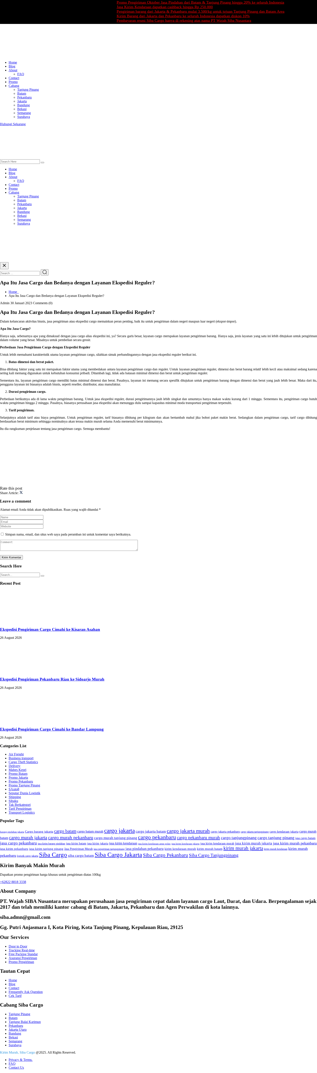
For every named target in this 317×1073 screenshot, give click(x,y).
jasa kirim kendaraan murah (217, 843)
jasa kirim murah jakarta (253, 843)
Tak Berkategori (20, 805)
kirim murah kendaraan (275, 849)
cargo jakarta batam (151, 831)
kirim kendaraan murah (180, 849)
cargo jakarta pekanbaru (225, 831)
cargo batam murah (90, 831)
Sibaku (13, 801)
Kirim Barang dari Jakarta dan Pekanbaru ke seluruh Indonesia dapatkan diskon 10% (167, 16)
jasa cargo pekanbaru (18, 843)
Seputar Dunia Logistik (24, 793)
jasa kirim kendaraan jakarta (185, 844)
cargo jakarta (119, 830)
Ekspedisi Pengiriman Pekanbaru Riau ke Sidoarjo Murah (52, 679)
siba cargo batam (81, 856)
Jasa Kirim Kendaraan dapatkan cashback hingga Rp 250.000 (149, 7)
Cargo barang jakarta (39, 831)
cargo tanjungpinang (239, 837)
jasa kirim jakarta (97, 843)
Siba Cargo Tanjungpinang (214, 855)
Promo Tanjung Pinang (24, 785)
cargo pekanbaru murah (198, 837)
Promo (13, 82)
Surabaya (23, 117)
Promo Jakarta (18, 777)
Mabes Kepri (17, 770)
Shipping (15, 797)
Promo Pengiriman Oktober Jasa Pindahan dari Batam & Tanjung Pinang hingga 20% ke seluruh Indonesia (184, 2)
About (13, 70)
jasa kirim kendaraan (123, 843)
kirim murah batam (210, 849)
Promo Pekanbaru (21, 781)
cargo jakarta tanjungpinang (255, 831)
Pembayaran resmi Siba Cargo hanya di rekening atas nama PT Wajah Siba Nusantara (168, 20)
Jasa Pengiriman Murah (78, 849)
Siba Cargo (53, 854)
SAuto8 (14, 789)
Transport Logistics (22, 812)
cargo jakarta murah (188, 831)
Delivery (14, 766)
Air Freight (16, 754)
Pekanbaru (24, 97)
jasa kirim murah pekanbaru (295, 843)
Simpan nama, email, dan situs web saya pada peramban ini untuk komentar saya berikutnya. (68, 534)
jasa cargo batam (305, 838)
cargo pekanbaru (157, 837)
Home (13, 62)
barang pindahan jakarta (12, 832)
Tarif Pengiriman (20, 808)
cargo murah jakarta (28, 837)
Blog (12, 66)
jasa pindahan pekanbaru (145, 849)
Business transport (21, 758)
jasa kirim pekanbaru (14, 849)
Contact (14, 78)
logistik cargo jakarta (27, 855)
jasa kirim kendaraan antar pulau (154, 844)
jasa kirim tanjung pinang (46, 849)
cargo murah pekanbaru (70, 837)
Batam (21, 93)
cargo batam (65, 831)
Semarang (24, 113)
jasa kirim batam (76, 843)
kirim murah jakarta (243, 848)
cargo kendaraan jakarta (284, 831)
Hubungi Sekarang (13, 124)
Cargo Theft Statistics (23, 762)
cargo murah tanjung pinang (115, 838)
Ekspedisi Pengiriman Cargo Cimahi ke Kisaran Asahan (50, 629)
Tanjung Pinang (28, 89)
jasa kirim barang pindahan (51, 843)
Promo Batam (18, 773)
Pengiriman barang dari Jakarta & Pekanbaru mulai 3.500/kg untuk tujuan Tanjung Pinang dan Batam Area (185, 11)
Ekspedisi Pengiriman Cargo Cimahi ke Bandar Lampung (52, 729)
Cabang (14, 86)
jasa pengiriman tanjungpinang (109, 849)
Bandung (23, 105)
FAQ (20, 74)
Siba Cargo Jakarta (118, 854)
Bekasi (22, 109)
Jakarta (22, 101)
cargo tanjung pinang (275, 837)
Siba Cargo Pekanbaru (165, 855)
